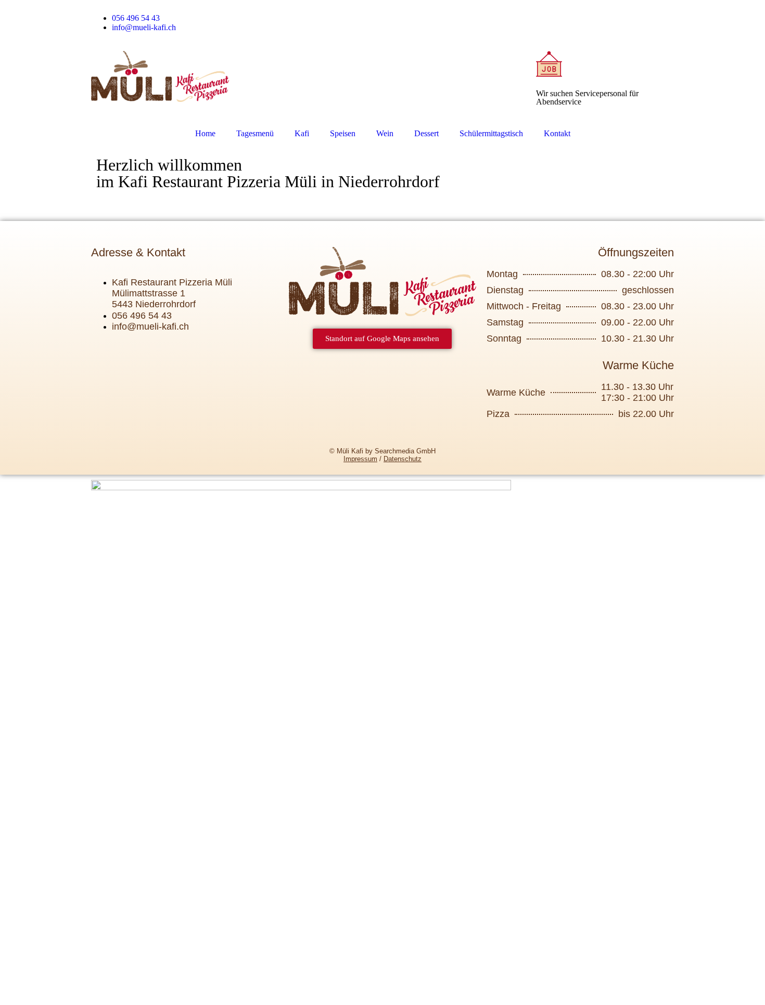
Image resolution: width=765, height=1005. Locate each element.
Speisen (342, 133)
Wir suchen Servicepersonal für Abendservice (587, 97)
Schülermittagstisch (491, 133)
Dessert (426, 133)
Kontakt (557, 133)
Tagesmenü (255, 133)
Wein (384, 133)
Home (205, 133)
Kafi (302, 133)
